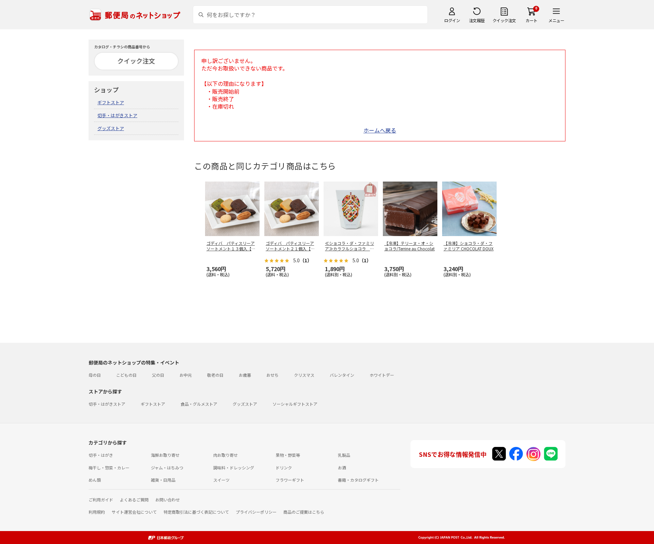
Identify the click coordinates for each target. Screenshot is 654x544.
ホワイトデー (382, 375)
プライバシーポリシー (256, 512)
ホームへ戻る (379, 130)
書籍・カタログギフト (358, 480)
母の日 (95, 375)
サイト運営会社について (134, 512)
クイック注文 (504, 20)
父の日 (158, 375)
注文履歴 (477, 20)
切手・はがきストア (117, 115)
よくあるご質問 (134, 499)
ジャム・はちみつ (167, 467)
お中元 (186, 375)
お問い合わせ (167, 499)
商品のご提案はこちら (303, 512)
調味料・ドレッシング (233, 467)
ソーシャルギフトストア (294, 404)
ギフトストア (110, 102)
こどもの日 (126, 375)
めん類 (95, 480)
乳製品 (344, 455)
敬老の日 (215, 375)
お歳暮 (245, 375)
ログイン (452, 20)
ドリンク (284, 467)
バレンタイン (342, 375)
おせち (272, 375)
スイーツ (221, 480)
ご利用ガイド (101, 499)
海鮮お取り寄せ (165, 455)
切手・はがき (101, 455)
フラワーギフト (290, 480)
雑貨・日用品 (163, 480)
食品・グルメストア (199, 404)
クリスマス (304, 375)
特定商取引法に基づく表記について (196, 512)
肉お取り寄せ (225, 455)
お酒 (342, 467)
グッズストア (110, 128)
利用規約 (97, 512)
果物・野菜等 (288, 455)
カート (532, 20)
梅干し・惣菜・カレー (109, 467)
